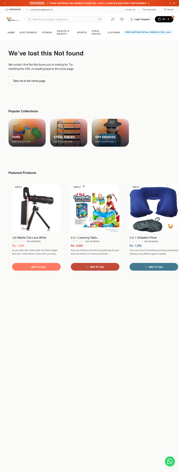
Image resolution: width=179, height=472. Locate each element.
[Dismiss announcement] (174, 3)
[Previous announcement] (5, 3)
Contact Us (130, 9)
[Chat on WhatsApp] (170, 461)
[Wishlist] (121, 19)
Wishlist (170, 9)
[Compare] (112, 19)
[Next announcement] (170, 3)
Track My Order (149, 9)
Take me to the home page (29, 81)
